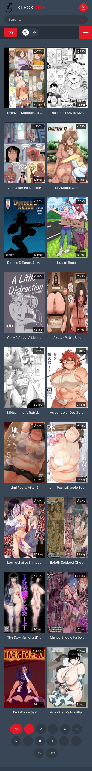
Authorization (83, 7)
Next (52, 753)
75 (39, 753)
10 (64, 741)
